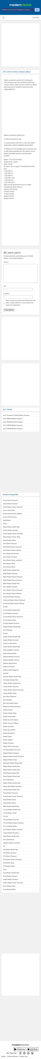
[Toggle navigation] (3, 17)
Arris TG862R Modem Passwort (12, 428)
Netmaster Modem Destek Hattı (12, 763)
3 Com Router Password (10, 500)
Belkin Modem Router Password (13, 577)
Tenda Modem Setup (9, 799)
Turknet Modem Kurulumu (11, 833)
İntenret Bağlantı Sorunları (11, 650)
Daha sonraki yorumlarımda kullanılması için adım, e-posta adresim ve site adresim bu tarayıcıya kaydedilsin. (21, 303)
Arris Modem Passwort (10, 543)
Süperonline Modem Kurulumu (12, 786)
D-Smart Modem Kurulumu (11, 623)
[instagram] (24, 1053)
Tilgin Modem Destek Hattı (11, 806)
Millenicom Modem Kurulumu (12, 706)
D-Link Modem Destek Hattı (11, 610)
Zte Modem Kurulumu (9, 853)
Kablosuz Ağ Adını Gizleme (11, 660)
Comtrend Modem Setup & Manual (13, 603)
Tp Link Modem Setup (9, 813)
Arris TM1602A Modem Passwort (13, 422)
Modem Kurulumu (8, 726)
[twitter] (28, 1053)
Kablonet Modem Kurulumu (11, 656)
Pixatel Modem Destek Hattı (11, 776)
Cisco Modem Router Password (12, 590)
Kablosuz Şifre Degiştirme (11, 670)
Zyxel (4, 869)
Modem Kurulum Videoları (11, 723)
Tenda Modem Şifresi (9, 803)
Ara (37, 10)
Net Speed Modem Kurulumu (12, 749)
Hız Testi (36, 17)
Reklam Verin (24, 1056)
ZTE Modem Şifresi (9, 866)
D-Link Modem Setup (9, 620)
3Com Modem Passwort (10, 503)
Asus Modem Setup (9, 563)
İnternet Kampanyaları (10, 653)
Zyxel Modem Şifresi (9, 889)
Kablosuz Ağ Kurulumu (10, 663)
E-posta (7, 293)
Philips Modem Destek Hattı (11, 766)
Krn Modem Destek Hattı (10, 680)
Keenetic (5, 673)
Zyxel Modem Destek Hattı (11, 873)
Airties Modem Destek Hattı (11, 527)
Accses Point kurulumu (10, 517)
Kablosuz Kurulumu (9, 666)
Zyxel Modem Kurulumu (10, 876)
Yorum (6, 262)
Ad (5, 286)
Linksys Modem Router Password (13, 690)
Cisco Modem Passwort (10, 587)
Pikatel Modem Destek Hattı (11, 769)
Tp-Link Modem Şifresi (10, 826)
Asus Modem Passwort (10, 557)
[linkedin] (32, 1053)
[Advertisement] (20, 45)
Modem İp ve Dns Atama (10, 720)
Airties (5, 523)
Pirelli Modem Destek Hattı (11, 773)
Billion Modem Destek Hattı (11, 583)
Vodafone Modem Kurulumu (11, 843)
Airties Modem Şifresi (9, 540)
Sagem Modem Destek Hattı (11, 783)
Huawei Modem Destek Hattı (11, 636)
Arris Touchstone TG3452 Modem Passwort (16, 415)
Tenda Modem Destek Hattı (11, 789)
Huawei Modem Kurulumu (11, 640)
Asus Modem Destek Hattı (11, 553)
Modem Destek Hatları (10, 713)
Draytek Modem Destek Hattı (12, 626)
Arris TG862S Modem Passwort (12, 425)
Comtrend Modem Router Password (14, 600)
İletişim (3, 1056)
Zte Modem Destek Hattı (10, 849)
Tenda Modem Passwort (10, 793)
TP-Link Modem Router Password (13, 823)
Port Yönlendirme (8, 779)
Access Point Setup (9, 510)
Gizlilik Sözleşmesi (12, 1056)
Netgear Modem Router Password (13, 756)
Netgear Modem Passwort (11, 753)
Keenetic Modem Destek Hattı (12, 676)
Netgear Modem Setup (10, 759)
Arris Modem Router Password (12, 547)
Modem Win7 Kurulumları (10, 746)
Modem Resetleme (9, 733)
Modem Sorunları (8, 743)
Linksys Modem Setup (9, 693)
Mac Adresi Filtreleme (9, 696)
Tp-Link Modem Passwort (11, 819)
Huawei (5, 633)
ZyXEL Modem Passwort (10, 879)
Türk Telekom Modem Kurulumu (13, 829)
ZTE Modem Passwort (10, 856)
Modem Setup (7, 736)
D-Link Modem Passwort (10, 613)
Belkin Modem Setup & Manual (12, 580)
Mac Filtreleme (7, 700)
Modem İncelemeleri (9, 716)
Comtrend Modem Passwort (11, 597)
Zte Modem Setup (8, 863)
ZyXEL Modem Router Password (13, 883)
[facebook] (20, 1053)
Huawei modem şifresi (9, 643)
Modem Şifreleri (8, 740)
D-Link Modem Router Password (13, 616)
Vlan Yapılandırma (8, 839)
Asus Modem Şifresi (9, 567)
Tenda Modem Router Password (13, 796)
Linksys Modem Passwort (10, 686)
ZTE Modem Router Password (12, 859)
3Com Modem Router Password (13, 507)
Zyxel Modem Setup (9, 886)
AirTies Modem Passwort (10, 530)
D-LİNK (5, 607)
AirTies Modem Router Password (13, 533)
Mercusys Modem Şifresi (10, 703)
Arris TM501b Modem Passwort (12, 418)
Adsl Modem (7, 520)
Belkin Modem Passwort (10, 573)
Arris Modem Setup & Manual (12, 550)
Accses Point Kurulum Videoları (12, 513)
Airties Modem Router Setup (11, 537)
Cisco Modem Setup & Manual (12, 593)
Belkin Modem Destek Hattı (11, 570)
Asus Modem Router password (12, 560)
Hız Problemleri (7, 630)
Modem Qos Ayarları (9, 730)
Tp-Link (5, 816)
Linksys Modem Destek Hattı (11, 683)
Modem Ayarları (8, 710)
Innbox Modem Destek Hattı (11, 646)
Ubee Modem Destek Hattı (11, 836)
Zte (4, 846)
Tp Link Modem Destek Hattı (11, 809)
